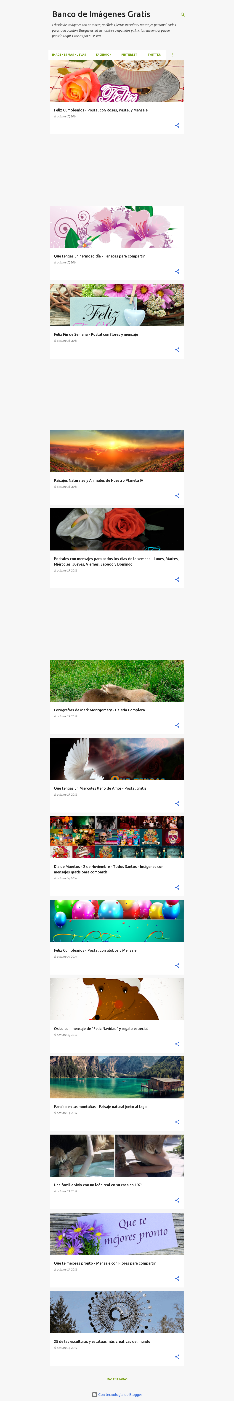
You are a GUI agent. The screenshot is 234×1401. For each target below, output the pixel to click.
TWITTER (154, 54)
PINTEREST (129, 54)
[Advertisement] (117, 170)
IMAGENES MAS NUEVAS (69, 54)
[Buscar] (183, 14)
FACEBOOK (103, 54)
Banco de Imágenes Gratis (101, 14)
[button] (177, 126)
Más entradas (117, 1379)
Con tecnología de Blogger (119, 1395)
